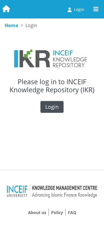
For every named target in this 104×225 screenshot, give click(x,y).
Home (11, 25)
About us (37, 212)
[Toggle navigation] (96, 9)
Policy (57, 212)
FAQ (72, 212)
